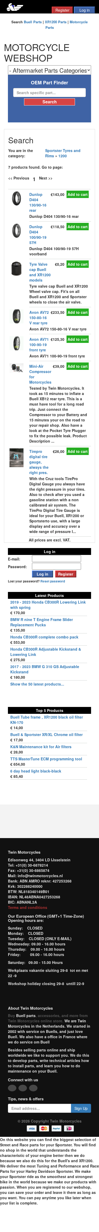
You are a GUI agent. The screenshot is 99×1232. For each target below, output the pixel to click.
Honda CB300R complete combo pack (44, 637)
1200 (62, 155)
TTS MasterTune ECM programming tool (46, 758)
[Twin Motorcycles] (15, 6)
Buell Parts (33, 21)
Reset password (52, 581)
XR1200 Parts (56, 21)
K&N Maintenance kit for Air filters (41, 746)
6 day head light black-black (35, 771)
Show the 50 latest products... (37, 684)
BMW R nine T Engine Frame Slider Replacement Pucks (41, 622)
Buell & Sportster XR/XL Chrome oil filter (46, 734)
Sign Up (81, 1108)
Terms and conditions (27, 907)
